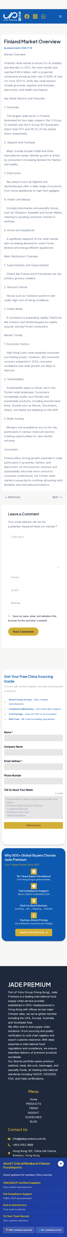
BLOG (33, 1121)
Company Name (13, 746)
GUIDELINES (33, 1117)
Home (33, 1099)
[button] (33, 932)
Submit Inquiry (33, 825)
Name (8, 732)
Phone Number (12, 775)
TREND (33, 1108)
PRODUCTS (33, 1103)
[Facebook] (26, 16)
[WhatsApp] (43, 16)
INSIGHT (33, 1112)
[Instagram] (35, 16)
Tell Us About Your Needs (18, 789)
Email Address (13, 761)
